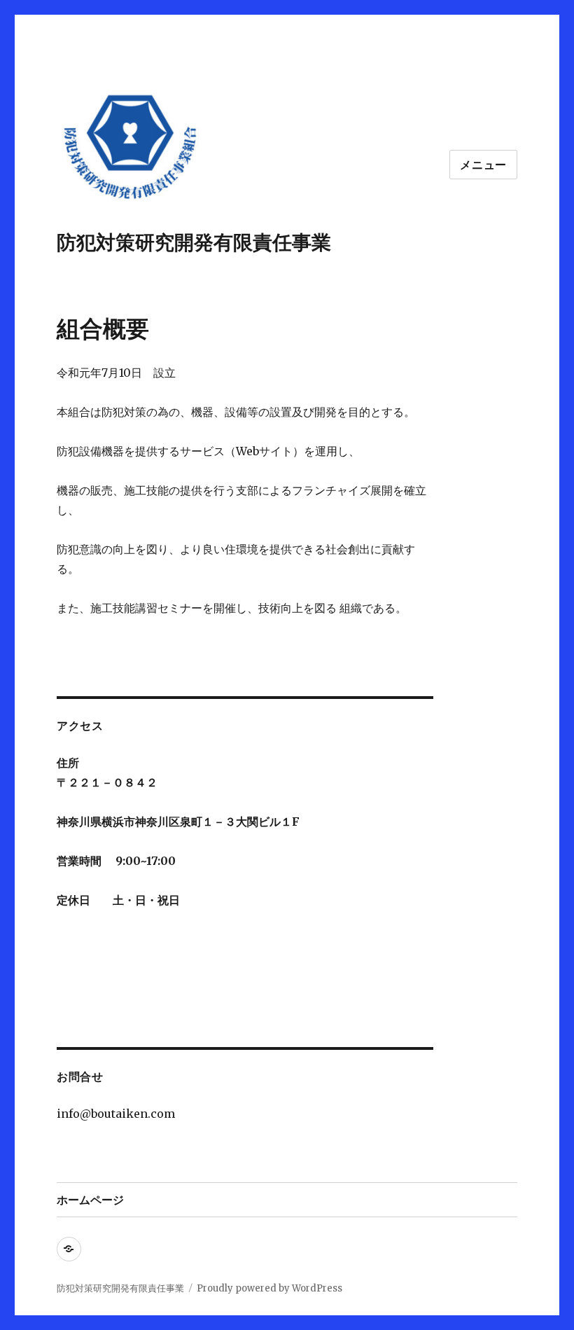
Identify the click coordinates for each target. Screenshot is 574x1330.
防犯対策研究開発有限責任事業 (194, 242)
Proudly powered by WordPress (269, 1288)
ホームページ (90, 1200)
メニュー (483, 165)
